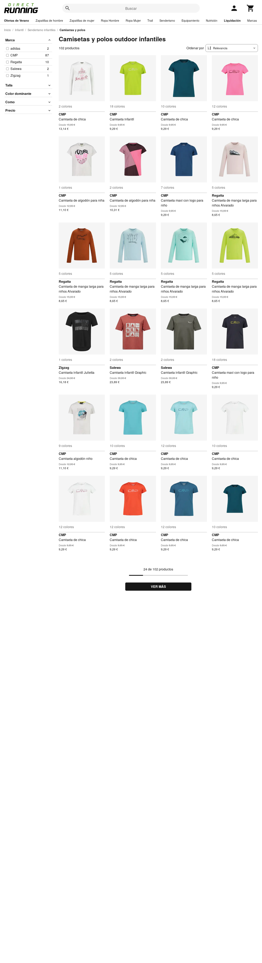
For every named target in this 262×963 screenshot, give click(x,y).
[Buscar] (67, 8)
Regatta (218, 195)
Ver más (158, 586)
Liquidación (232, 20)
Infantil (19, 30)
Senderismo (167, 20)
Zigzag (64, 367)
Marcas (252, 20)
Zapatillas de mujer (82, 20)
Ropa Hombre (110, 20)
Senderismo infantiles (41, 30)
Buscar (131, 8)
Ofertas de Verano (16, 20)
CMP (62, 114)
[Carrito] (250, 8)
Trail (150, 20)
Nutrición (211, 20)
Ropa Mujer (133, 20)
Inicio (7, 30)
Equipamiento (190, 20)
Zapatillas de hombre (49, 20)
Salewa (115, 367)
